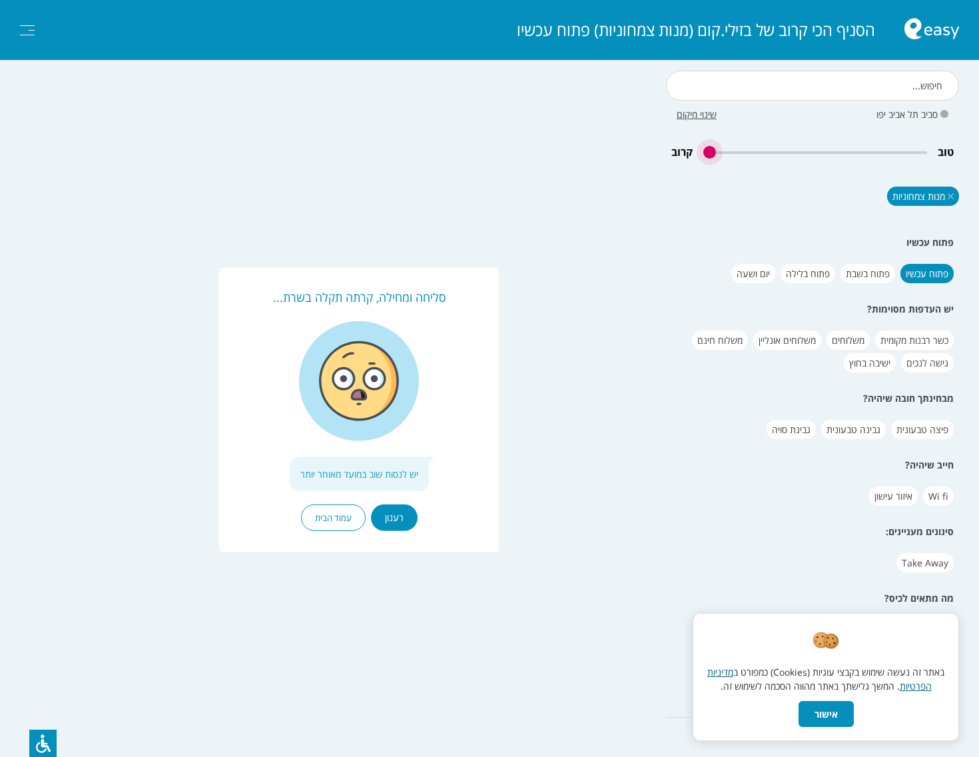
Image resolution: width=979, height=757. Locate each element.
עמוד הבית (333, 518)
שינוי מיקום (697, 114)
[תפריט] (27, 30)
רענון (394, 517)
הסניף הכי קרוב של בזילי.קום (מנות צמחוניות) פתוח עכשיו (696, 30)
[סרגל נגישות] (43, 743)
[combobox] (812, 86)
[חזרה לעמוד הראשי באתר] (931, 30)
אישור (826, 714)
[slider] (815, 152)
